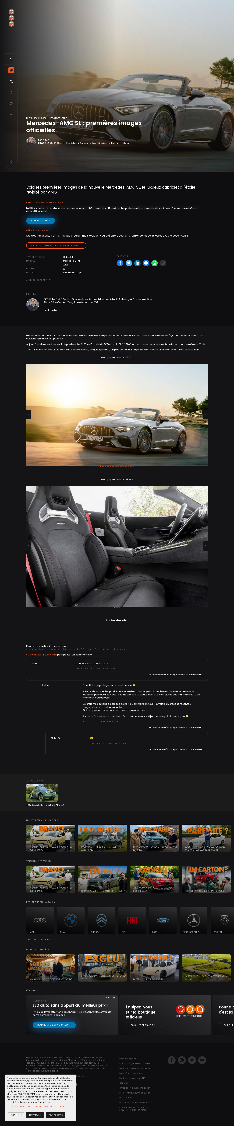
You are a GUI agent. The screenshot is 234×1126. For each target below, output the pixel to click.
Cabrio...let (82, 663)
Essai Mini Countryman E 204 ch (134, 1092)
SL (64, 268)
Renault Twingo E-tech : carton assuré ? (206, 891)
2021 (65, 264)
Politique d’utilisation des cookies (49, 1106)
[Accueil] (11, 18)
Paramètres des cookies (131, 1073)
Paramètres (16, 1115)
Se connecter (34, 654)
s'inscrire (52, 654)
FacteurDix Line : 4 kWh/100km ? (148, 979)
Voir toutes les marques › (41, 939)
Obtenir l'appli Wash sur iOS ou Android (56, 245)
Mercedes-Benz (71, 260)
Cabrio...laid (100, 663)
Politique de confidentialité (19, 1106)
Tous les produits (142, 1025)
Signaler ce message (86, 674)
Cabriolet (68, 257)
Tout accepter (56, 1115)
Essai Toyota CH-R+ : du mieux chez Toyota (103, 891)
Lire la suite (50, 310)
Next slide (230, 838)
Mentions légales (127, 1058)
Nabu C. (36, 663)
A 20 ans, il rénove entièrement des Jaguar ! (51, 979)
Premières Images (72, 272)
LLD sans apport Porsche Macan (134, 1102)
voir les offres (40, 220)
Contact (123, 1083)
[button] (28, 414)
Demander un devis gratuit (54, 1025)
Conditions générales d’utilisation (135, 1063)
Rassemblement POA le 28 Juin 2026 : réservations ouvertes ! (134, 1108)
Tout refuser (35, 1115)
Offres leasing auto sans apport (134, 1087)
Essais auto (125, 1097)
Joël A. (45, 685)
